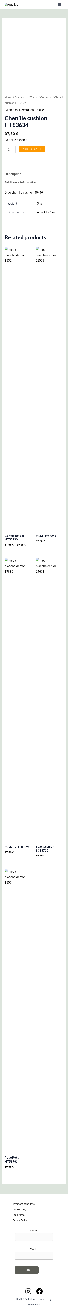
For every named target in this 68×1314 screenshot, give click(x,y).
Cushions (46, 97)
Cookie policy (20, 1209)
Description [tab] (13, 174)
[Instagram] (28, 1291)
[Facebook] (39, 1291)
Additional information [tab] (21, 182)
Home (8, 97)
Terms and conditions (24, 1204)
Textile (34, 97)
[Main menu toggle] (59, 5)
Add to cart (32, 149)
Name (34, 1230)
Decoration (21, 97)
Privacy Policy (20, 1220)
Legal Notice (19, 1215)
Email (34, 1249)
